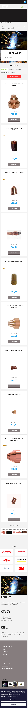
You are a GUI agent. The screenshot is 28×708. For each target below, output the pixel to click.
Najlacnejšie (11, 69)
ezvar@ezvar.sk (9, 668)
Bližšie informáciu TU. (13, 696)
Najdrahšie (18, 69)
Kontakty (4, 657)
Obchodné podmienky (7, 27)
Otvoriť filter (14, 76)
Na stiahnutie (5, 651)
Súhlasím (13, 704)
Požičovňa (11, 29)
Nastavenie (13, 699)
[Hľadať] (17, 1)
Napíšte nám (5, 654)
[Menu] (24, 1)
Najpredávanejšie (5, 72)
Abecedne (13, 72)
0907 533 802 (5, 666)
